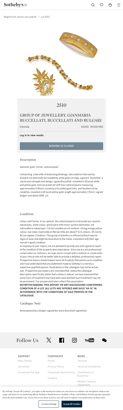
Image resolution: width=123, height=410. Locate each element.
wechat (104, 340)
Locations (24, 366)
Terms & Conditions (89, 366)
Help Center (25, 361)
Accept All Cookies (71, 404)
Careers (52, 378)
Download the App (29, 372)
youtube (89, 340)
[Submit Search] (92, 4)
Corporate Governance (61, 372)
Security (82, 361)
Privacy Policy (56, 366)
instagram (74, 340)
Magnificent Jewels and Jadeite (20, 17)
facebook (61, 340)
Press (51, 361)
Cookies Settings (48, 404)
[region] (61, 398)
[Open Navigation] (118, 4)
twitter (48, 340)
